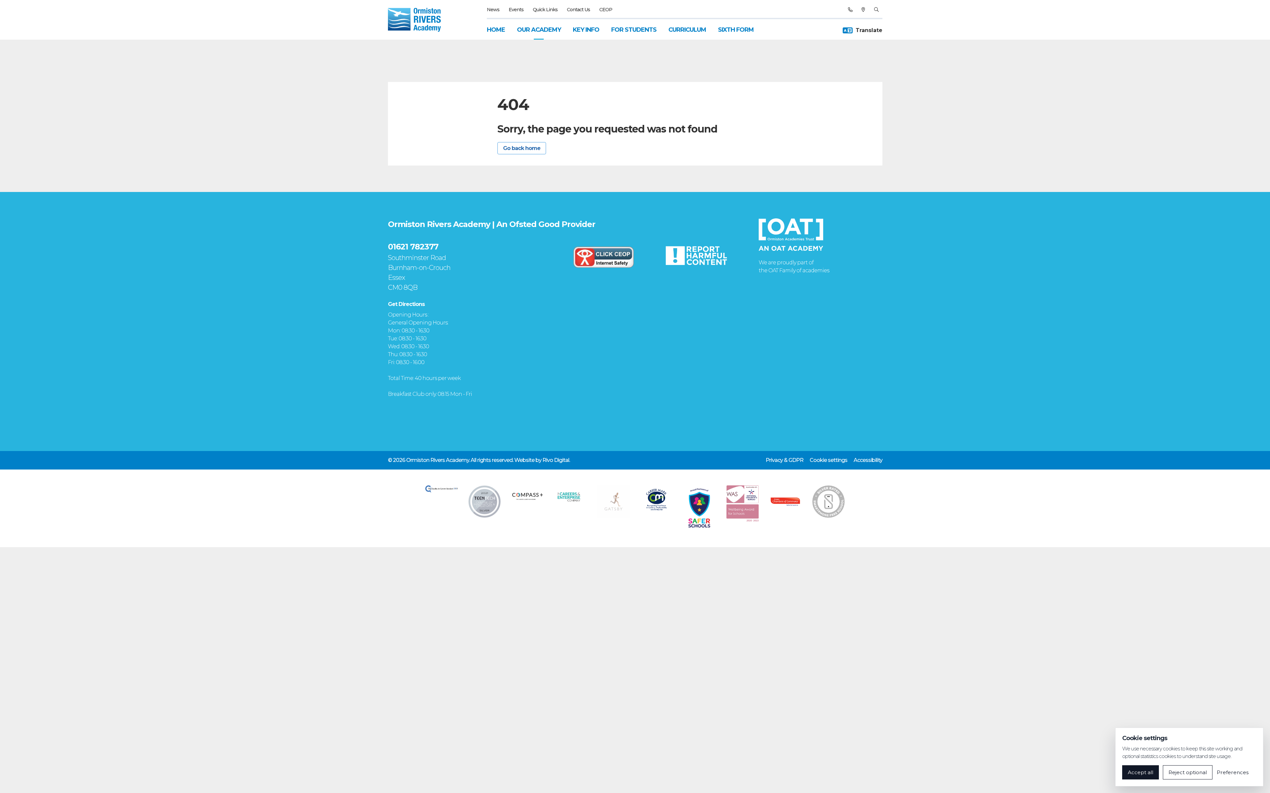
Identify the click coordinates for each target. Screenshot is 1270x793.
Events (516, 10)
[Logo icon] (441, 489)
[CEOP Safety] (603, 257)
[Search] (876, 10)
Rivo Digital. (556, 460)
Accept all (1140, 772)
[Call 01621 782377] (850, 10)
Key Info (586, 29)
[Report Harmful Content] (696, 255)
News (493, 10)
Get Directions (406, 304)
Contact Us (578, 10)
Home (496, 29)
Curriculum (687, 29)
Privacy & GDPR (784, 460)
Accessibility (868, 460)
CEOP (605, 10)
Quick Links (545, 10)
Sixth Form (736, 29)
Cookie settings (828, 460)
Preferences (1233, 772)
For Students (633, 29)
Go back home (521, 148)
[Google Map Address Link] (863, 10)
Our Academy (539, 29)
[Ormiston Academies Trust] (791, 234)
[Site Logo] (418, 20)
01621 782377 (413, 246)
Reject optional (1187, 772)
